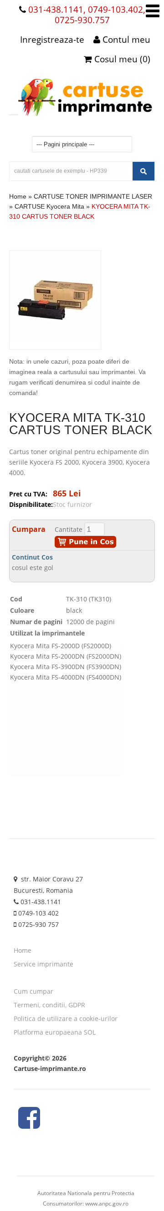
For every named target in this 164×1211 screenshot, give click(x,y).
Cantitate (68, 529)
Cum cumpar (33, 991)
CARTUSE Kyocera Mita (49, 206)
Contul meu (125, 39)
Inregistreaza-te (52, 39)
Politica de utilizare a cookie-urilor (66, 1018)
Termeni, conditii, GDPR (49, 1005)
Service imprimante (43, 964)
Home (17, 196)
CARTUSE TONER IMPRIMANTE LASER (93, 196)
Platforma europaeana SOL (55, 1032)
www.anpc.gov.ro (106, 1203)
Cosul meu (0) (121, 59)
